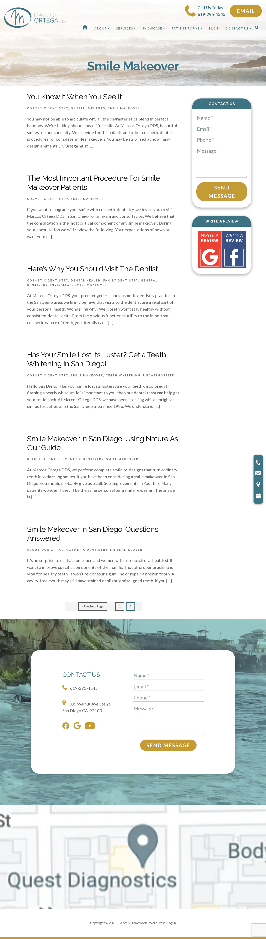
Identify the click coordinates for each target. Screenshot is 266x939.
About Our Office (45, 549)
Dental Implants (88, 108)
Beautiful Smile (43, 459)
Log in (171, 923)
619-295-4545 (83, 688)
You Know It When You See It (74, 96)
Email (246, 11)
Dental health (86, 280)
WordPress (157, 923)
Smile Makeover (124, 108)
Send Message (221, 191)
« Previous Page (92, 607)
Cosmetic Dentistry (47, 108)
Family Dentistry (120, 280)
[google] (78, 726)
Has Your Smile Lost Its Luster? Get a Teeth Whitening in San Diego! (96, 359)
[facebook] (66, 726)
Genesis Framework (132, 923)
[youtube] (91, 726)
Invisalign (61, 284)
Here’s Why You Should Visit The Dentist (92, 268)
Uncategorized (159, 375)
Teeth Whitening (123, 375)
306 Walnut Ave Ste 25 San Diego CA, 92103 (86, 707)
